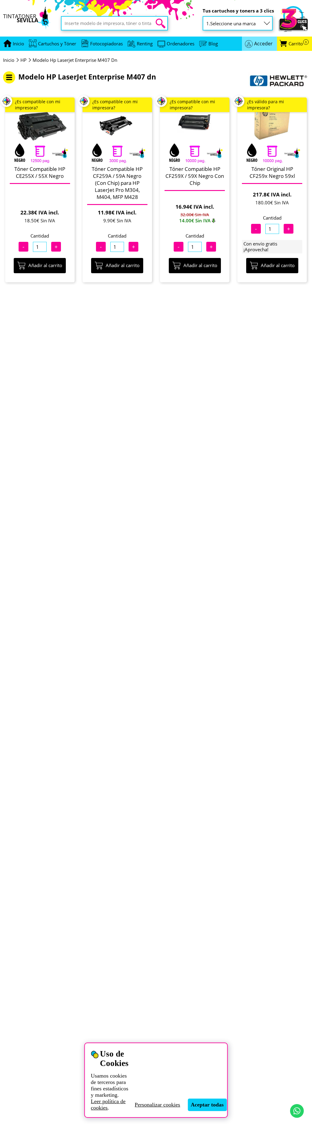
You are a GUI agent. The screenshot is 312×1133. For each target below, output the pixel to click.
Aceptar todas (207, 1105)
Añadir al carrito (45, 265)
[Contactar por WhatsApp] (296, 1110)
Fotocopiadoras (106, 44)
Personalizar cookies (157, 1105)
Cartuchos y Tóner (57, 44)
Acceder (263, 43)
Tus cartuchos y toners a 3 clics (238, 11)
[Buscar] (160, 23)
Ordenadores (180, 44)
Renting (145, 44)
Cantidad (39, 236)
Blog (213, 44)
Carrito (298, 44)
